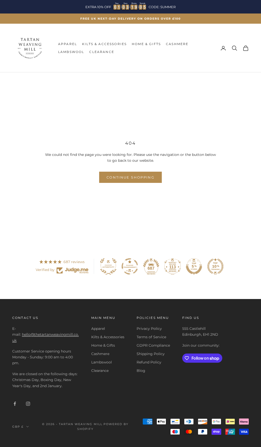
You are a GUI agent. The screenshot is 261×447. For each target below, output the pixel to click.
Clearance (101, 52)
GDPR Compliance (153, 345)
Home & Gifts (146, 44)
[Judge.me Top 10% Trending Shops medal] (215, 266)
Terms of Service (151, 337)
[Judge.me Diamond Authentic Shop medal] (108, 266)
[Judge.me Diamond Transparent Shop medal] (130, 266)
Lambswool (71, 52)
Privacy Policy (149, 328)
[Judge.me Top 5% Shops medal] (194, 266)
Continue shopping (130, 177)
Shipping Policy (151, 353)
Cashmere (177, 44)
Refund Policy (149, 362)
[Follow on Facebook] (14, 403)
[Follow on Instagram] (28, 403)
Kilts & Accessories (104, 44)
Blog (141, 370)
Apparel (67, 44)
